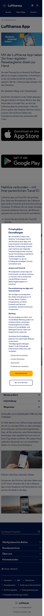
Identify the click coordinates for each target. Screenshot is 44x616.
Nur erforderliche (21, 382)
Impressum (15, 363)
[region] (21, 308)
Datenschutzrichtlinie (19, 355)
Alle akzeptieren (21, 373)
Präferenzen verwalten (19, 366)
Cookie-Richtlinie (17, 359)
